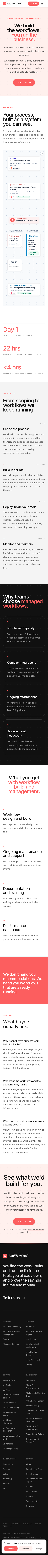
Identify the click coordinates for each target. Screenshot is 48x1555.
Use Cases (31, 1339)
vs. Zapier (7, 1385)
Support (6, 1339)
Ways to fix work (10, 1380)
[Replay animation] (41, 153)
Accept (11, 1548)
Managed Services (11, 1344)
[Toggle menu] (42, 3)
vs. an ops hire (9, 1402)
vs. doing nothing (10, 1448)
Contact (30, 1506)
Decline (26, 1548)
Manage (39, 1548)
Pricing (29, 1364)
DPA (40, 1537)
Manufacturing (32, 1405)
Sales (5, 1474)
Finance (6, 1469)
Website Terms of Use (12, 1537)
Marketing (7, 1479)
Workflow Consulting (12, 1326)
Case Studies (32, 1474)
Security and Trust (34, 1469)
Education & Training (35, 1434)
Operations (8, 1464)
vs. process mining (11, 1407)
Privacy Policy (30, 1537)
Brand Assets (32, 1501)
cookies (13, 1543)
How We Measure (33, 1360)
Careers (29, 1496)
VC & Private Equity (35, 1401)
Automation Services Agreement (17, 1533)
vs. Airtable (8, 1444)
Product (6, 1483)
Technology (31, 1380)
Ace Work (30, 1326)
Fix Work (29, 1486)
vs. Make (6, 1390)
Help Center (31, 1491)
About (29, 1464)
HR (4, 1488)
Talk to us (33, 3)
